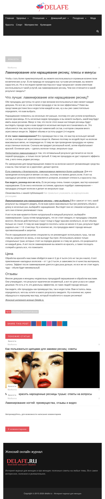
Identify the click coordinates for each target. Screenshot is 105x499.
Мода (93, 18)
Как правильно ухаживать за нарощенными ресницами (47, 194)
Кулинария (45, 24)
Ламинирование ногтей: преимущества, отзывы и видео (41, 403)
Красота (9, 24)
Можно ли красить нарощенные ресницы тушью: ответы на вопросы (48, 394)
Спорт (19, 24)
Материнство (31, 24)
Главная (9, 18)
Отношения (38, 18)
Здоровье (21, 18)
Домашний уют (58, 18)
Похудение (78, 18)
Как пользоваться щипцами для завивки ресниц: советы (41, 349)
